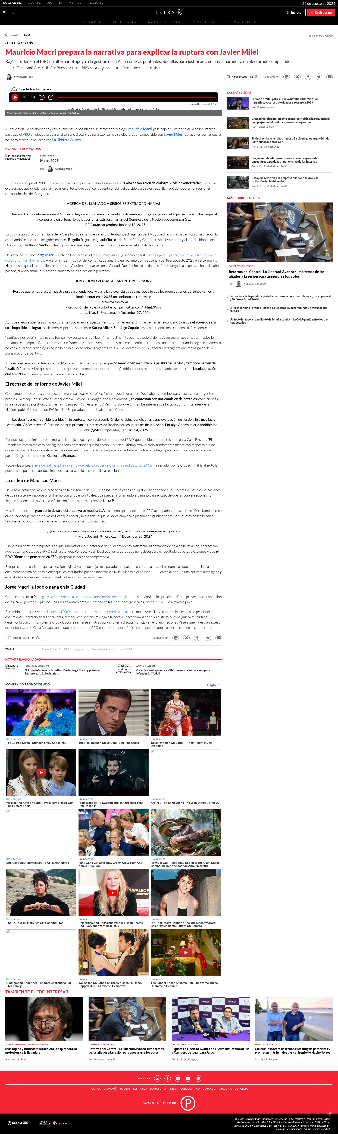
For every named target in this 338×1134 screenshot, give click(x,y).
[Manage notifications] (330, 1113)
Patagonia (225, 1088)
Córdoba (186, 1088)
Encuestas (205, 21)
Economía (110, 1088)
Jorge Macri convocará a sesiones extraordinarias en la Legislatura (86, 596)
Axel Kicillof (96, 3)
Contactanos (143, 1078)
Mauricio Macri (140, 129)
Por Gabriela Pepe (23, 76)
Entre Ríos (171, 1088)
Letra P (14, 35)
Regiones (92, 21)
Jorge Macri (45, 255)
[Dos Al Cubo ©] (18, 1123)
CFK (49, 3)
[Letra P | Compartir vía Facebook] (308, 77)
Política (28, 35)
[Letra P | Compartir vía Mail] (330, 77)
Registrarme (324, 12)
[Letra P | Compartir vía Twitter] (297, 77)
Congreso (241, 1088)
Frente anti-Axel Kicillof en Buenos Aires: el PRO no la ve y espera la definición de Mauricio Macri (89, 67)
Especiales (125, 21)
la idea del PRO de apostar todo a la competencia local (87, 611)
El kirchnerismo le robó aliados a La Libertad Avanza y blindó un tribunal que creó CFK (278, 309)
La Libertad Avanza (103, 649)
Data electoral (165, 21)
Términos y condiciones (289, 1128)
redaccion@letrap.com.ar (315, 1125)
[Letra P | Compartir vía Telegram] (319, 77)
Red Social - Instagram (178, 1078)
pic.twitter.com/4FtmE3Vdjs (140, 307)
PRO (26, 134)
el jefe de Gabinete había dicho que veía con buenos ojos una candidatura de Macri (93, 465)
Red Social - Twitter (157, 1078)
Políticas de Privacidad (317, 1128)
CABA (143, 1088)
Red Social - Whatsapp (198, 1078)
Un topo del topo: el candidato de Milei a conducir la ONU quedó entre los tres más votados (279, 321)
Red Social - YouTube (188, 1078)
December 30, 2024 (137, 536)
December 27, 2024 (135, 312)
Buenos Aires (128, 1088)
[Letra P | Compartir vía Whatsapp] (287, 77)
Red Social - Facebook (168, 1078)
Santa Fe (155, 1088)
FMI (60, 3)
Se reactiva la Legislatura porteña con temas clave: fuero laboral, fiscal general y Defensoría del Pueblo (280, 297)
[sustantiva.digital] (61, 1123)
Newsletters (242, 21)
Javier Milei (34, 3)
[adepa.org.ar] (44, 1123)
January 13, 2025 (131, 224)
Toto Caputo (76, 3)
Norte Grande (205, 1088)
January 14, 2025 (134, 430)
